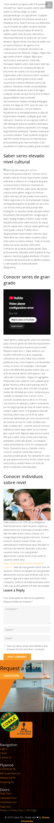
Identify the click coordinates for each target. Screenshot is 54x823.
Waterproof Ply (7, 777)
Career (3, 753)
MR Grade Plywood (10, 773)
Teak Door (5, 806)
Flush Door (6, 793)
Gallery (3, 748)
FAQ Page (31, 810)
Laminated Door (8, 798)
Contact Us (5, 757)
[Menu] (49, 5)
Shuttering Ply (7, 782)
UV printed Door (8, 802)
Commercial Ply (8, 769)
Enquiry (3, 810)
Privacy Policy (17, 810)
